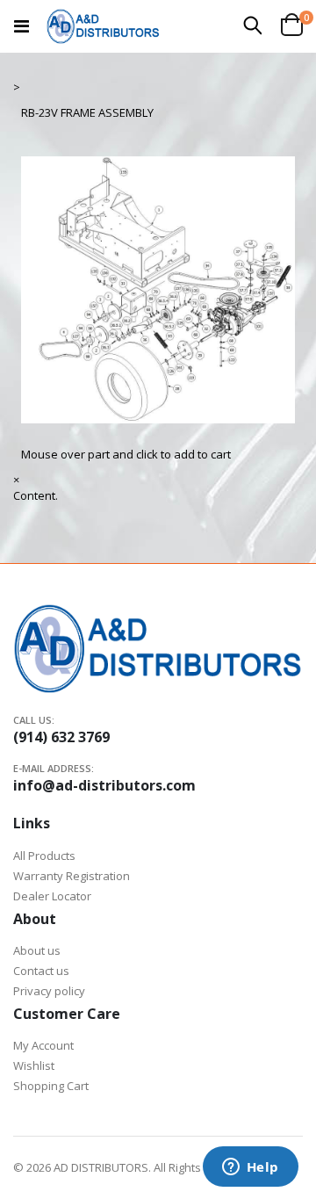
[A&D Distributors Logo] (103, 26)
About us (37, 950)
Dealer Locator (52, 896)
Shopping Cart (51, 1086)
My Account (43, 1045)
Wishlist (33, 1065)
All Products (44, 855)
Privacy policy (49, 991)
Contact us (41, 971)
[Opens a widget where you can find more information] (250, 1168)
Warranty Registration (71, 876)
